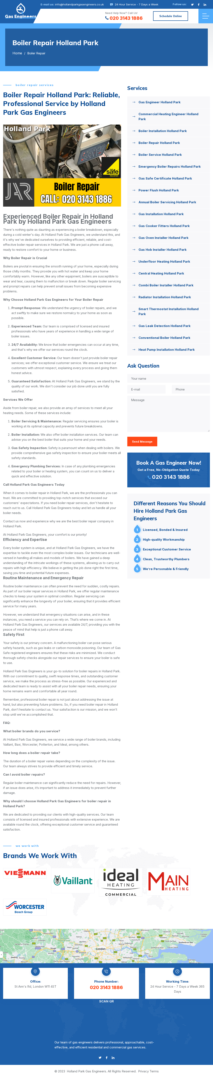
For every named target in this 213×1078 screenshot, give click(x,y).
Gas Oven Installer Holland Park (163, 238)
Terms (154, 1071)
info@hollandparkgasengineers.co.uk (79, 4)
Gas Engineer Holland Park (160, 102)
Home (17, 53)
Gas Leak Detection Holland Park (165, 326)
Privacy (143, 1071)
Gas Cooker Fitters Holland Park (164, 226)
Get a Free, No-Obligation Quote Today (168, 470)
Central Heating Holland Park (161, 273)
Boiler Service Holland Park (160, 155)
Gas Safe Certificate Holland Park (165, 178)
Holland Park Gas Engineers (86, 1071)
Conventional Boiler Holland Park (164, 338)
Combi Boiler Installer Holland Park (166, 285)
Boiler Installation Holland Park (163, 131)
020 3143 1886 (126, 18)
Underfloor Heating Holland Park (164, 261)
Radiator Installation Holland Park (165, 297)
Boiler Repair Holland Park (159, 143)
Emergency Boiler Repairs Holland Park (170, 166)
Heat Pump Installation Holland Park (167, 350)
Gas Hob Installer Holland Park (163, 250)
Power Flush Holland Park (159, 190)
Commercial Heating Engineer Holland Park (168, 116)
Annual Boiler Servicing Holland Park (167, 202)
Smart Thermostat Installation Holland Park (169, 311)
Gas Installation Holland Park (161, 214)
